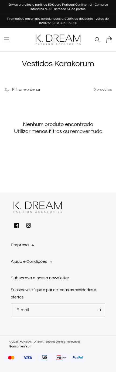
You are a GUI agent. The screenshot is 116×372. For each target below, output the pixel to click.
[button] (7, 40)
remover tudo (86, 131)
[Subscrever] (99, 310)
